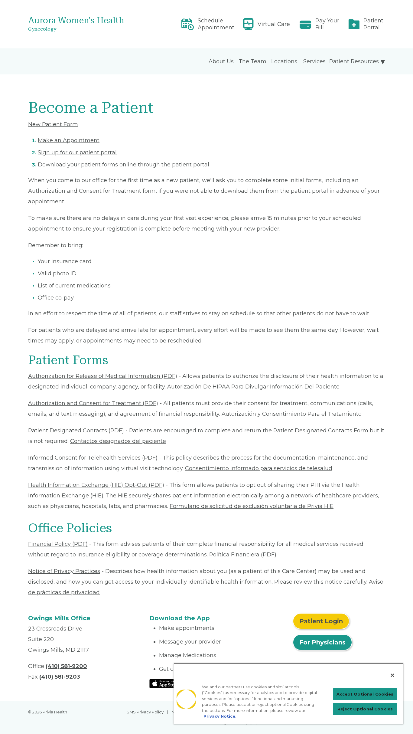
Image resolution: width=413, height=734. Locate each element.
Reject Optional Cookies (365, 708)
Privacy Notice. (219, 716)
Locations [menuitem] (284, 61)
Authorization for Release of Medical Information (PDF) (102, 376)
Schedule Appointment (216, 24)
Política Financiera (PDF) (242, 554)
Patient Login (321, 621)
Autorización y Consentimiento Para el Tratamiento (292, 414)
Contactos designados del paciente (118, 441)
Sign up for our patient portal (77, 152)
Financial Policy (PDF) (58, 544)
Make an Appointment (68, 140)
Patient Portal (373, 24)
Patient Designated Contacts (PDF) (76, 430)
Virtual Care (274, 24)
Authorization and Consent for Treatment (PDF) (93, 403)
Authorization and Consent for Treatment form (92, 191)
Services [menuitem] (314, 61)
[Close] (392, 675)
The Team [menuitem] (252, 61)
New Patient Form (53, 124)
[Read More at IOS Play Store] (165, 683)
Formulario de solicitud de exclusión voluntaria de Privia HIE (251, 506)
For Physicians (322, 642)
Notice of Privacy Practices (64, 571)
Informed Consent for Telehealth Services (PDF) (93, 457)
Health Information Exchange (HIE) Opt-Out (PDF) (96, 485)
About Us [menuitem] (221, 61)
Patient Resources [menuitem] (354, 61)
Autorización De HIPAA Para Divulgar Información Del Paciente (253, 386)
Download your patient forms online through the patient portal (123, 164)
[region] (288, 693)
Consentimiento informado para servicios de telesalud (258, 468)
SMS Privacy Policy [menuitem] (145, 711)
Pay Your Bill (327, 24)
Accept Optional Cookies (365, 694)
